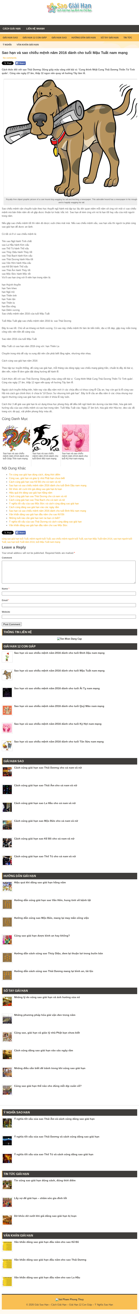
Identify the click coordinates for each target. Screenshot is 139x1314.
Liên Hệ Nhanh (35, 28)
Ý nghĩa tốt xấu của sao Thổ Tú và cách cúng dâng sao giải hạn (53, 1154)
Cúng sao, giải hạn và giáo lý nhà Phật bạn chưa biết (37, 478)
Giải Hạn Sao (10, 37)
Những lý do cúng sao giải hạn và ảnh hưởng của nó (47, 997)
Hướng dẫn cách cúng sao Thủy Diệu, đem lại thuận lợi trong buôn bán (58, 953)
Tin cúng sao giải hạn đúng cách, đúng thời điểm (34, 474)
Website (6, 612)
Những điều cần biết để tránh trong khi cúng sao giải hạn (49, 1068)
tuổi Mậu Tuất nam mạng (48, 542)
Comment (7, 558)
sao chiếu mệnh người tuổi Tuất (67, 539)
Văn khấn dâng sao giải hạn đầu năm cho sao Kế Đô (36, 514)
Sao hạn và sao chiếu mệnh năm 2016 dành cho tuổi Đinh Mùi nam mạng (47, 510)
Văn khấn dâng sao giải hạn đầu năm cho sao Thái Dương (50, 1259)
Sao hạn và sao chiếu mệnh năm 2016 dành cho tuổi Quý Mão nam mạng (59, 706)
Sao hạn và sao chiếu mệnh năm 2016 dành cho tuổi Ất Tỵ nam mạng (57, 688)
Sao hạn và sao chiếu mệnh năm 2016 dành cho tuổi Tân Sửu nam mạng (59, 741)
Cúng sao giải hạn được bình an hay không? (42, 935)
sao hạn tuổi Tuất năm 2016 (21, 542)
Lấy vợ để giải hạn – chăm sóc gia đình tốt (40, 1198)
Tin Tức (127, 37)
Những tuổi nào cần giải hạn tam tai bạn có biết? (34, 518)
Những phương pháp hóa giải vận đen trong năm (44, 1014)
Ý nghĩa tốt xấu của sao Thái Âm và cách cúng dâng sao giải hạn (54, 1118)
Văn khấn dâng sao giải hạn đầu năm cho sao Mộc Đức (38, 525)
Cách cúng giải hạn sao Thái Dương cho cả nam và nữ (38, 496)
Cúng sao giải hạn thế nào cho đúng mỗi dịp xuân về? (48, 1085)
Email (5, 600)
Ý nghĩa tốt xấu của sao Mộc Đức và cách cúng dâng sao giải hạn (44, 503)
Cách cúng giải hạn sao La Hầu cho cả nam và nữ (45, 803)
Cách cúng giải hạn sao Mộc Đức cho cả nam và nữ (46, 820)
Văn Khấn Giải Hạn (28, 44)
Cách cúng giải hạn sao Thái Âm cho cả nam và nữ (45, 785)
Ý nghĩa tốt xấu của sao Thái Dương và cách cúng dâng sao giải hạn (45, 521)
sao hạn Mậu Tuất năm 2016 (98, 539)
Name (5, 588)
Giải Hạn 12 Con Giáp (35, 37)
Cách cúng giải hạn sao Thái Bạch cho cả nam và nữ (37, 500)
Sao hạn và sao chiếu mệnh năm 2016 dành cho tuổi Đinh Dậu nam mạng (47, 485)
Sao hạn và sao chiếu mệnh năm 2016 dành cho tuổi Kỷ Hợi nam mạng (58, 723)
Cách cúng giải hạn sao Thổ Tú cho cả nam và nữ (45, 856)
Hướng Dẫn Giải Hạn (83, 37)
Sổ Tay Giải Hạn (110, 37)
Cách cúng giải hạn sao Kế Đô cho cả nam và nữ (35, 481)
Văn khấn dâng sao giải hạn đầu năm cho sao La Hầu (47, 1277)
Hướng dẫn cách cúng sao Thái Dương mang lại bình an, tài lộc (53, 971)
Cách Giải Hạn (11, 28)
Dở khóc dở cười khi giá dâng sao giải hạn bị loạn (35, 489)
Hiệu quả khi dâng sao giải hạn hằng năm (30, 492)
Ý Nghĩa (7, 44)
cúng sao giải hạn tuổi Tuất (15, 539)
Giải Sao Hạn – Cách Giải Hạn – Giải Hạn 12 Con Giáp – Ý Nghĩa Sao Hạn (74, 1304)
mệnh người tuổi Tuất (40, 539)
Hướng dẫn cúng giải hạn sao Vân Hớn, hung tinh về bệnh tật (52, 900)
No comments (9, 58)
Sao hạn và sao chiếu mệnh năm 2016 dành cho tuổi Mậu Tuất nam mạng (59, 670)
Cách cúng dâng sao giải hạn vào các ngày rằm (34, 507)
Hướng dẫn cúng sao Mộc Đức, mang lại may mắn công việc (51, 917)
